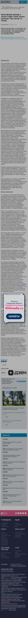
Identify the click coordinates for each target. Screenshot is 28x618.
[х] (14, 309)
